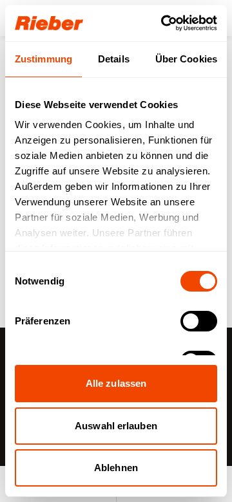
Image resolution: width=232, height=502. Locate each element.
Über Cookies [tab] (186, 58)
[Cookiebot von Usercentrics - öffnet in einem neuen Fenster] (163, 23)
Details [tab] (114, 58)
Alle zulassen (116, 383)
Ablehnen (116, 467)
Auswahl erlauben (116, 425)
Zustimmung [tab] (43, 58)
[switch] (198, 321)
